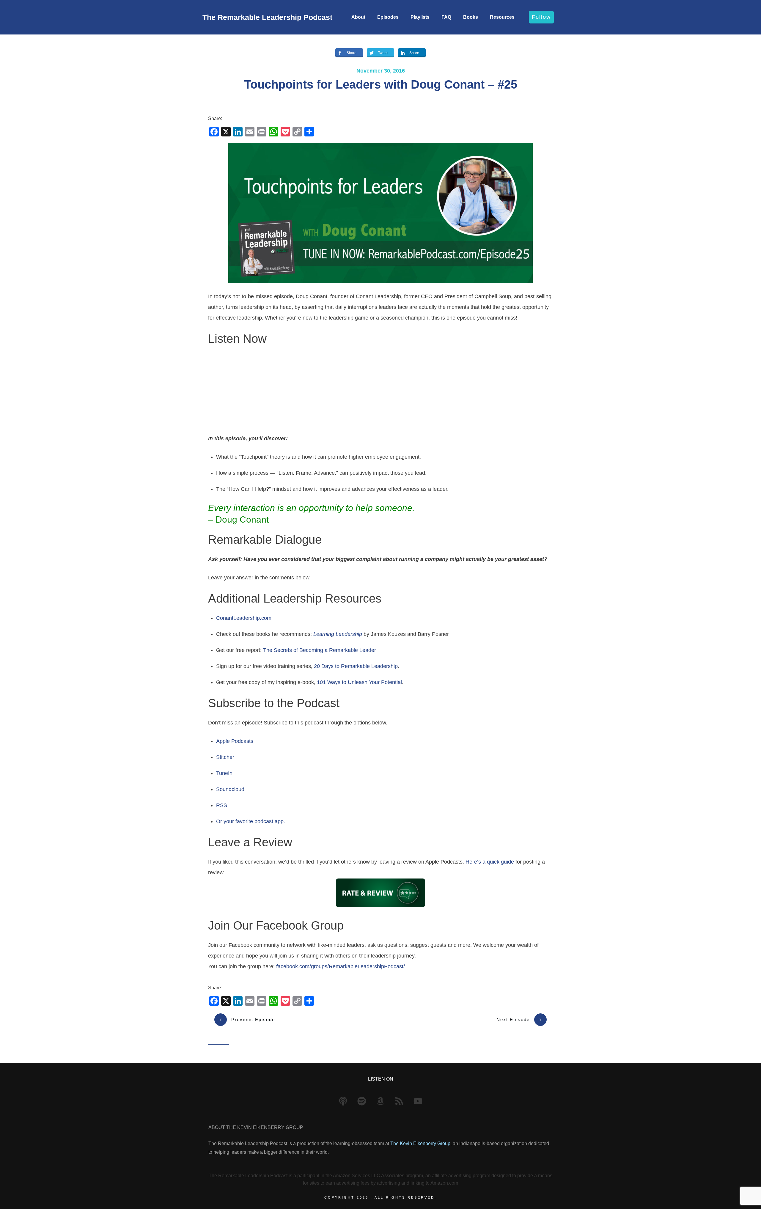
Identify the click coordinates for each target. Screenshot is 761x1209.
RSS (221, 805)
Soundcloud (230, 789)
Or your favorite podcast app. (250, 821)
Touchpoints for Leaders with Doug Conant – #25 (380, 84)
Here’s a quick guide (490, 862)
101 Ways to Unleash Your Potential (359, 682)
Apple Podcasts (234, 741)
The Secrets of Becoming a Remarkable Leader (319, 650)
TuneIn (224, 773)
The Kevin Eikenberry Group (420, 1143)
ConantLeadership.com (243, 618)
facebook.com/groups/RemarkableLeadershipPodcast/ (340, 966)
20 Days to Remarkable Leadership (356, 666)
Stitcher (225, 757)
